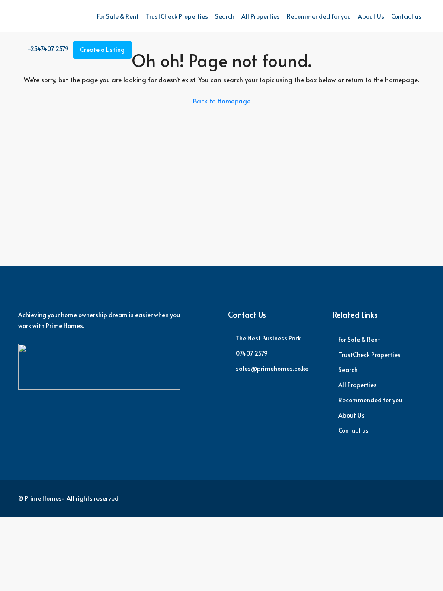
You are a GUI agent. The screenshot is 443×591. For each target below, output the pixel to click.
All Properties (260, 16)
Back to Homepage (221, 100)
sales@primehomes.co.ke (272, 368)
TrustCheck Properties (177, 16)
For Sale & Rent (118, 16)
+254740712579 (47, 49)
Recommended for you (319, 16)
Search (224, 16)
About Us (371, 16)
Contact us (406, 16)
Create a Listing (102, 49)
